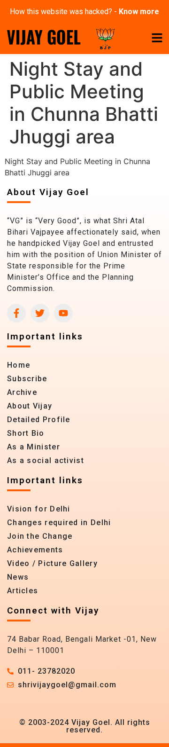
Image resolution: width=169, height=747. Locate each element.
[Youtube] (63, 313)
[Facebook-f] (16, 313)
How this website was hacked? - (84, 11)
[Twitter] (40, 313)
